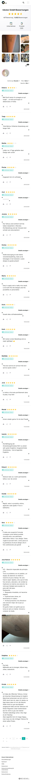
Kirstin (4, 684)
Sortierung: (12, 81)
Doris (3, 304)
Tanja (3, 116)
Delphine (5, 655)
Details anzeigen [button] (23, 93)
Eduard (4, 467)
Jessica (4, 214)
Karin (3, 329)
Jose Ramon (6, 560)
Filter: (24, 81)
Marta (4, 276)
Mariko (4, 143)
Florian (4, 167)
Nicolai (4, 409)
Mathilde (5, 356)
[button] (23, 2)
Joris (3, 383)
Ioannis (4, 434)
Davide (4, 494)
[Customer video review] (5, 72)
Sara (3, 522)
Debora (4, 88)
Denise (4, 245)
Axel (3, 192)
